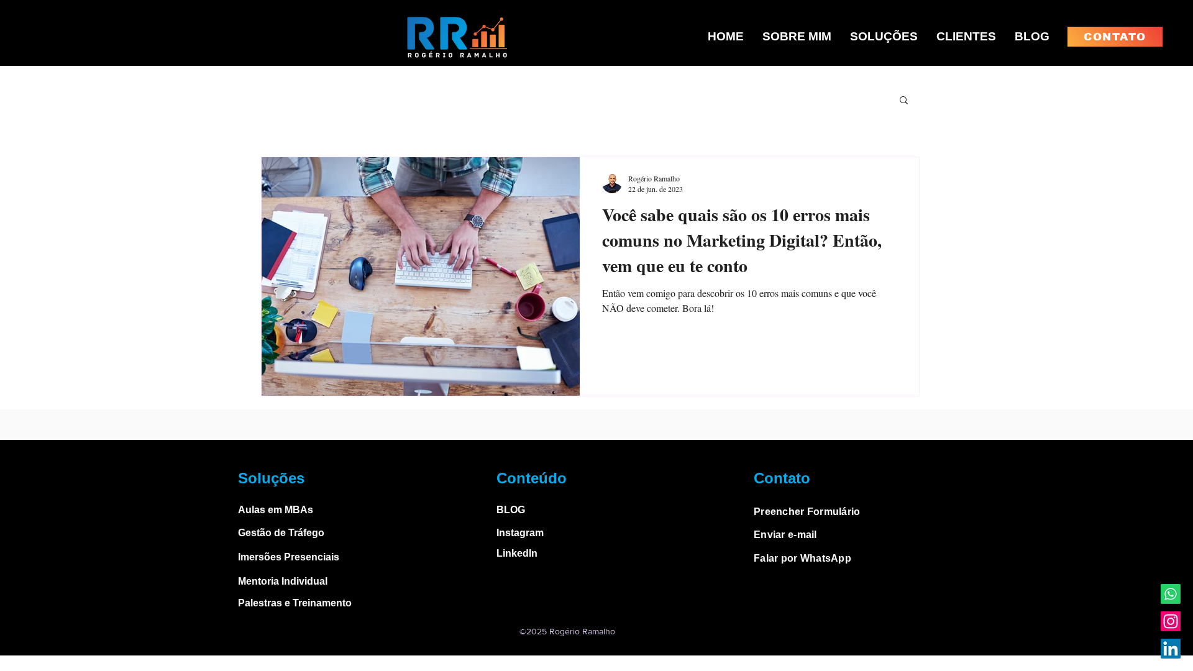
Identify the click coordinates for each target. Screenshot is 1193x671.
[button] (904, 100)
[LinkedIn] (1171, 649)
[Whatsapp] (1171, 594)
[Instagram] (1171, 621)
